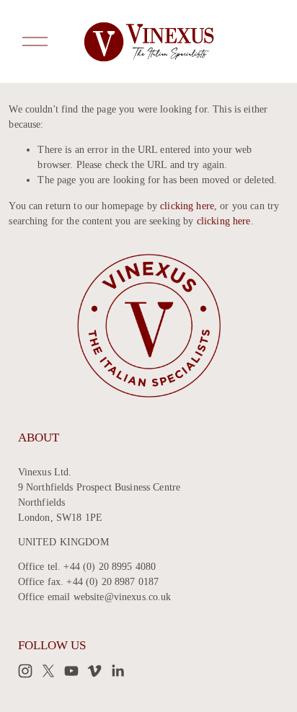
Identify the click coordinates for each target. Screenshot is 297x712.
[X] (48, 671)
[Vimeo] (94, 671)
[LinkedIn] (117, 671)
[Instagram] (25, 671)
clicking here (187, 205)
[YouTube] (71, 671)
